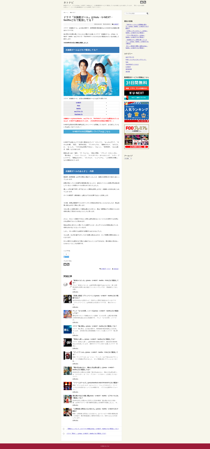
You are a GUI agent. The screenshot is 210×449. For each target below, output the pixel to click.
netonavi (115, 269)
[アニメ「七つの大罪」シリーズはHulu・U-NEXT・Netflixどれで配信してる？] (68, 314)
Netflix (78, 108)
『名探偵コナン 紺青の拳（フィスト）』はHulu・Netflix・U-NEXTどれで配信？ (137, 41)
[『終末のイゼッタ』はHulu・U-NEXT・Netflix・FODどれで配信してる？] (68, 284)
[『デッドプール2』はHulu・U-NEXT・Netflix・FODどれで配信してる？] (68, 355)
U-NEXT (115, 24)
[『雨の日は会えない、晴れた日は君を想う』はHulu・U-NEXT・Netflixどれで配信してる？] (68, 371)
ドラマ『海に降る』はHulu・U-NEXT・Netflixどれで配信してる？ (95, 326)
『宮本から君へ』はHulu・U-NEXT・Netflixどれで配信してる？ (94, 339)
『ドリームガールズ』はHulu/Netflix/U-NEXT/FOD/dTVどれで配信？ (96, 383)
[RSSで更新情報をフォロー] (144, 2)
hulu (127, 62)
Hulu (78, 105)
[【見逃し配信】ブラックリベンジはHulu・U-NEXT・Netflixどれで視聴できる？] (68, 299)
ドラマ (108, 269)
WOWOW (129, 69)
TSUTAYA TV (78, 114)
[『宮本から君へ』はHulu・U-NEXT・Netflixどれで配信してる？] (68, 342)
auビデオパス (78, 111)
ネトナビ (69, 2)
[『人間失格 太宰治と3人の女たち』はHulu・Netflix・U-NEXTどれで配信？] (68, 412)
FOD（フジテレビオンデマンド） (136, 59)
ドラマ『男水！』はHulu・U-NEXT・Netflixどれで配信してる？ (86, 433)
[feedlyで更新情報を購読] (141, 2)
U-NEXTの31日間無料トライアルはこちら (91, 131)
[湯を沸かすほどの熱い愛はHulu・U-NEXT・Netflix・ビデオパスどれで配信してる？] (68, 399)
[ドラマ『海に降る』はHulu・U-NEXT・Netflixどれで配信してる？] (68, 329)
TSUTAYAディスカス (132, 64)
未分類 (128, 71)
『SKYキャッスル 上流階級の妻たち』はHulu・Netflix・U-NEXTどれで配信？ (137, 26)
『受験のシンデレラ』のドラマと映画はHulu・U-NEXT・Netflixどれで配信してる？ (93, 429)
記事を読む (75, 291)
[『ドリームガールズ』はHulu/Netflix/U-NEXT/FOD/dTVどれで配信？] (68, 386)
